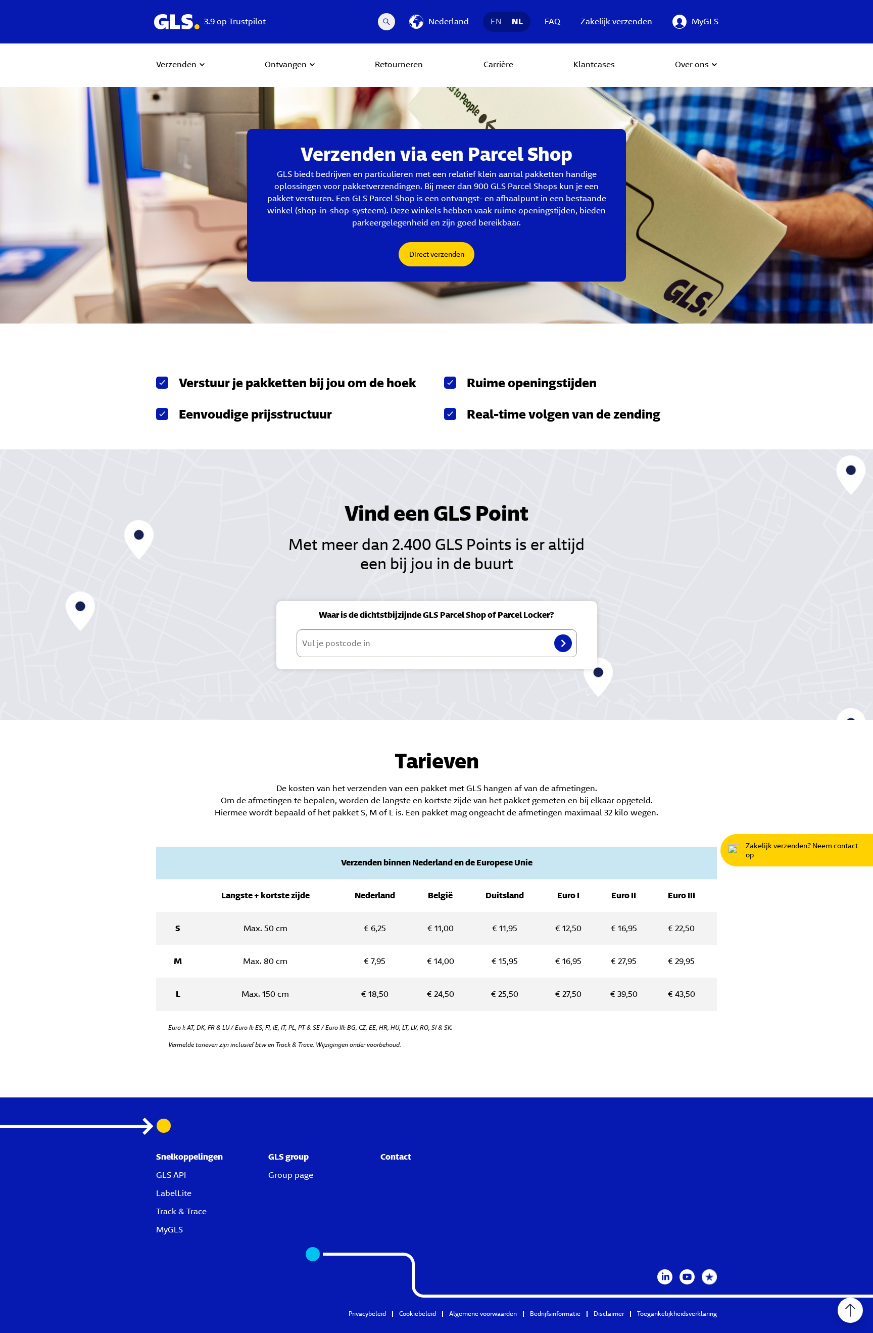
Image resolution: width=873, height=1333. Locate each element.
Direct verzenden (436, 254)
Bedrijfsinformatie (555, 1313)
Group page (290, 1175)
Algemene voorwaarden (483, 1313)
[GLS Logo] (176, 21)
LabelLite (173, 1193)
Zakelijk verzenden (616, 21)
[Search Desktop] (386, 21)
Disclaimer (609, 1313)
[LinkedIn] (664, 1276)
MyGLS (169, 1229)
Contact (395, 1157)
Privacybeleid (367, 1313)
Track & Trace (181, 1211)
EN (496, 21)
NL (517, 21)
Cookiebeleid (417, 1313)
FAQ (552, 21)
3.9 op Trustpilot (235, 21)
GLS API (171, 1175)
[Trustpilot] (709, 1276)
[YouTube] (687, 1276)
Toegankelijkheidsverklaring (677, 1313)
